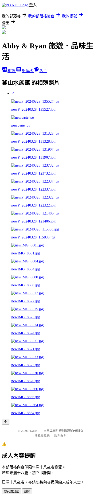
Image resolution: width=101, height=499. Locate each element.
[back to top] (5, 422)
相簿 (12, 71)
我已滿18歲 (11, 491)
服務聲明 (60, 435)
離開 (27, 491)
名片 (43, 71)
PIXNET (33, 431)
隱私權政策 (42, 435)
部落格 (28, 71)
